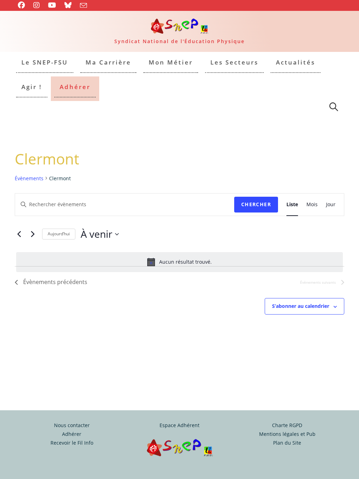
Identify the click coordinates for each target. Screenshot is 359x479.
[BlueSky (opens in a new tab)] (68, 5)
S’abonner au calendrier (300, 306)
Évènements (29, 178)
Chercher (256, 204)
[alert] (179, 262)
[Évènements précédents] (19, 234)
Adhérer (71, 434)
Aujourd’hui (59, 234)
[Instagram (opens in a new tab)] (36, 5)
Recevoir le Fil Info (71, 442)
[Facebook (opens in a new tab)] (23, 5)
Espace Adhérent (179, 425)
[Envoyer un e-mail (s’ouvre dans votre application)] (83, 5)
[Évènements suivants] (32, 234)
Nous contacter (72, 425)
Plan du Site (287, 442)
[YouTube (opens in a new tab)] (52, 5)
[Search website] (334, 108)
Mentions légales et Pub (287, 434)
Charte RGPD (287, 425)
